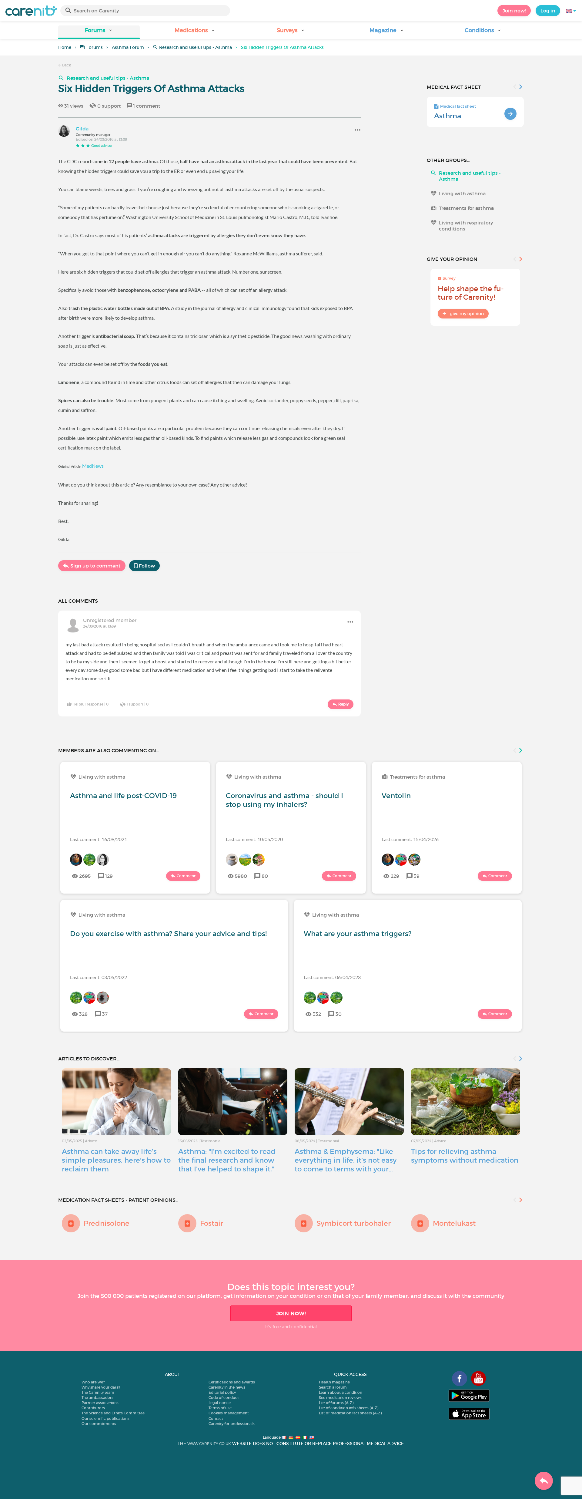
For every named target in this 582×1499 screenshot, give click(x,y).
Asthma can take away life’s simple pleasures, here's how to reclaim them (116, 1160)
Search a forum (333, 1387)
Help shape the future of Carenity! (471, 292)
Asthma (447, 116)
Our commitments (99, 1423)
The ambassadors (97, 1397)
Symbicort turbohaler (353, 1223)
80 (265, 876)
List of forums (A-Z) (336, 1402)
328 (83, 1014)
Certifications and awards (232, 1382)
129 (109, 876)
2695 (85, 876)
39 (417, 876)
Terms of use (220, 1408)
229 (395, 876)
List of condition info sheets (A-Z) (348, 1408)
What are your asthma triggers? (357, 933)
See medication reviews (340, 1397)
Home (64, 47)
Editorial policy (222, 1392)
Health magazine (334, 1382)
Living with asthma (462, 193)
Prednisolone (106, 1223)
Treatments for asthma (466, 208)
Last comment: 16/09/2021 (98, 839)
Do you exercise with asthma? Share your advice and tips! (168, 933)
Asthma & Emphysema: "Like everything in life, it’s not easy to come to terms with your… (345, 1160)
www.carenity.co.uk (209, 1443)
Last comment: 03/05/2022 (98, 977)
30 (339, 1014)
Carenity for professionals (232, 1423)
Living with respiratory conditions (466, 226)
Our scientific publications (105, 1418)
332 (317, 1014)
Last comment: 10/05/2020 (254, 839)
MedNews (93, 466)
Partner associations (100, 1402)
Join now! (514, 11)
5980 (241, 876)
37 (105, 1014)
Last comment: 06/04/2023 (332, 977)
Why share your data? (101, 1387)
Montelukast (454, 1223)
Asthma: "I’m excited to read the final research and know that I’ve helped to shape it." (227, 1160)
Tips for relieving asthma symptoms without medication (464, 1155)
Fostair (211, 1223)
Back (66, 65)
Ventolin (396, 795)
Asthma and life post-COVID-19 (123, 795)
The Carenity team (98, 1392)
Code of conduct (224, 1397)
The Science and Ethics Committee (113, 1413)
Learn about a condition (340, 1392)
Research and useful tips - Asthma (195, 47)
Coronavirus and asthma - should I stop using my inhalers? (284, 800)
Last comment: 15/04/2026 (410, 839)
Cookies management (229, 1413)
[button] (99, 32)
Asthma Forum (128, 47)
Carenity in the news (227, 1387)
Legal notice (220, 1402)
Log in (547, 11)
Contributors (93, 1408)
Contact (216, 1418)
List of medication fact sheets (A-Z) (350, 1413)
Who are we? (93, 1382)
